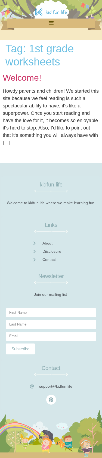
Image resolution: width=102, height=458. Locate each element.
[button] (51, 23)
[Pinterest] (51, 400)
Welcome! (22, 78)
